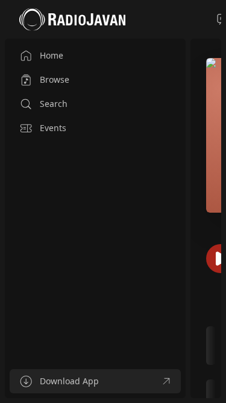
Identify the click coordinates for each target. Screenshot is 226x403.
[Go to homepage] (72, 19)
